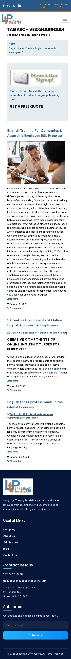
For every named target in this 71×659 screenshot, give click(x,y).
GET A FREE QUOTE (44, 5)
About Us (9, 535)
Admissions (10, 542)
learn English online (49, 368)
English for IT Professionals (31, 439)
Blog (6, 548)
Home (12, 43)
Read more (12, 298)
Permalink (15, 308)
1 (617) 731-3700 (13, 574)
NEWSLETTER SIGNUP (60, 5)
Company (9, 529)
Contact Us (10, 555)
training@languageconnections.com (24, 580)
